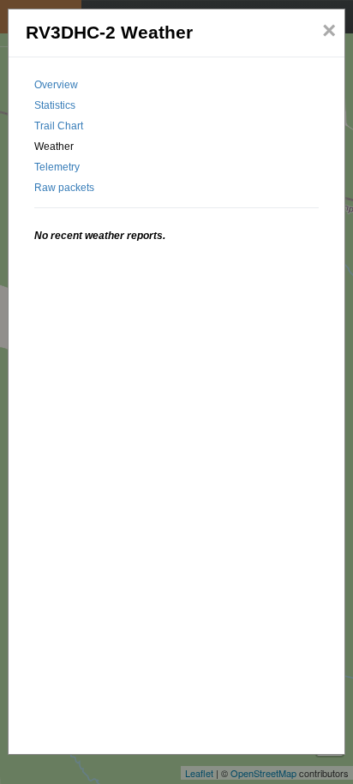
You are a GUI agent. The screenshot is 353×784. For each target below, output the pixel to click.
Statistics (54, 105)
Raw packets (64, 188)
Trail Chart (58, 126)
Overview (56, 85)
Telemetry (57, 167)
